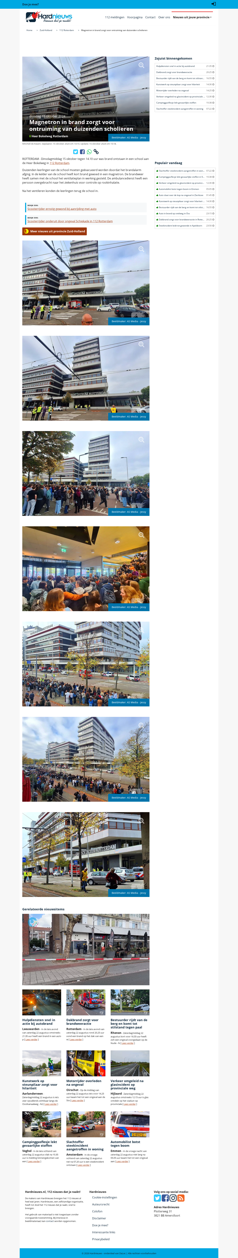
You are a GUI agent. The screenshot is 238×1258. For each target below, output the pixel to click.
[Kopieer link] (96, 153)
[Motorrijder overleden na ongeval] (85, 1063)
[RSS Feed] (181, 1200)
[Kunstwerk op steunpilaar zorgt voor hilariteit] (41, 1063)
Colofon (97, 1211)
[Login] (214, 3)
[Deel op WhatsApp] (89, 153)
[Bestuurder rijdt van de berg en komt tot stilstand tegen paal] (130, 1002)
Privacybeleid (101, 1239)
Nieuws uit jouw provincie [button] (191, 17)
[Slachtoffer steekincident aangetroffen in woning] (85, 1124)
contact (50, 1221)
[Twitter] (157, 1200)
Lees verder (31, 1039)
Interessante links (103, 1232)
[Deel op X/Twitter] (75, 153)
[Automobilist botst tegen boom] (130, 1124)
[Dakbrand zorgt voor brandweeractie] (85, 1002)
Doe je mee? (100, 1225)
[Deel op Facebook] (82, 153)
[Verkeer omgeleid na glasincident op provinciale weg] (130, 1063)
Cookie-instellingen (104, 1197)
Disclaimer (99, 1218)
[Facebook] (165, 1200)
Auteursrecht (101, 1204)
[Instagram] (173, 1200)
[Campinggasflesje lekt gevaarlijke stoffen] (41, 1124)
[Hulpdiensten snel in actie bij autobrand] (41, 1002)
